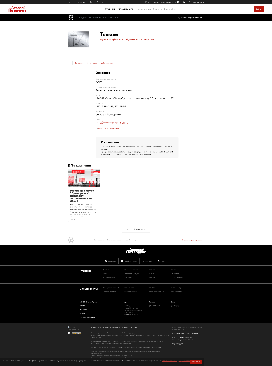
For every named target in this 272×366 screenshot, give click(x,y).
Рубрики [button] (110, 9)
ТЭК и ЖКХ (153, 277)
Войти (258, 9)
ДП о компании (107, 63)
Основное (79, 63)
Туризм (152, 274)
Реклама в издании (87, 317)
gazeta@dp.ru (176, 306)
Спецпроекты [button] (126, 9)
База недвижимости (157, 292)
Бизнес (105, 274)
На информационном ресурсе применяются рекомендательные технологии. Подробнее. (126, 347)
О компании (92, 63)
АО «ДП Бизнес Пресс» (89, 302)
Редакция (83, 310)
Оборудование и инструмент (139, 39)
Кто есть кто (129, 288)
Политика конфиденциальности (185, 334)
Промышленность (131, 270)
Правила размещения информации (192, 240)
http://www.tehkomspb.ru (112, 122)
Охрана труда (177, 344)
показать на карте (131, 315)
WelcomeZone (176, 292)
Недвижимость (109, 277)
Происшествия (177, 277)
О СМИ (82, 306)
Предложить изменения (109, 128)
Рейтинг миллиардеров (133, 292)
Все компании (85, 240)
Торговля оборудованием (112, 39)
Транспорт (153, 270)
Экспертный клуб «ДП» (112, 288)
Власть (173, 270)
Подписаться (153, 2)
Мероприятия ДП (110, 292)
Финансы (106, 270)
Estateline (153, 288)
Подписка (83, 313)
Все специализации (115, 240)
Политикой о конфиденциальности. (176, 361)
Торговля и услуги (131, 274)
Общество (175, 274)
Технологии (129, 277)
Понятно (196, 362)
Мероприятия (144, 9)
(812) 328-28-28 (154, 306)
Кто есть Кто (169, 9)
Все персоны (99, 240)
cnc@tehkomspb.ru (108, 114)
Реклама (157, 9)
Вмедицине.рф (177, 288)
